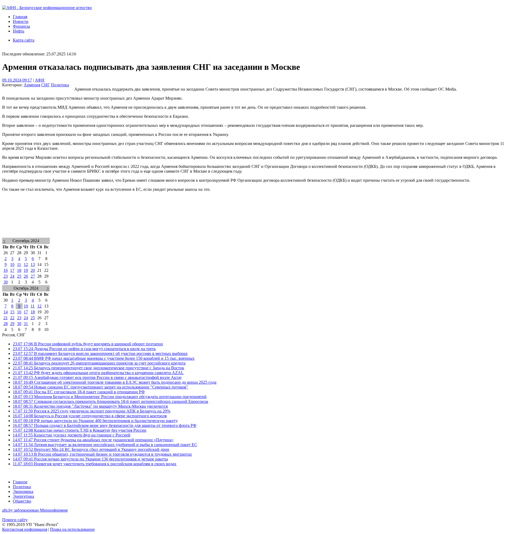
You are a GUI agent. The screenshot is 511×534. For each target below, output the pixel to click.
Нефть (18, 31)
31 (26, 323)
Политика (60, 85)
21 (5, 317)
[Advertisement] (162, 222)
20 (33, 270)
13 (33, 264)
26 (26, 276)
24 (12, 276)
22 (12, 317)
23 (5, 276)
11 (19, 264)
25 (19, 276)
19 (26, 270)
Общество (22, 501)
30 (5, 282)
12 (26, 264)
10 (12, 264)
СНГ (45, 85)
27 (33, 276)
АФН (39, 80)
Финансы (21, 26)
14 (5, 312)
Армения (32, 85)
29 (12, 323)
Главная (20, 16)
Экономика (23, 491)
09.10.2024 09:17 (17, 80)
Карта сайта (23, 40)
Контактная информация (24, 529)
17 (12, 270)
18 (19, 270)
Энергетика (23, 496)
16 (5, 270)
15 (12, 312)
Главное (20, 482)
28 (5, 323)
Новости (20, 21)
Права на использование (72, 529)
